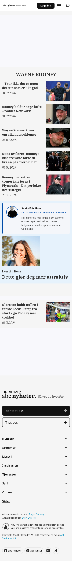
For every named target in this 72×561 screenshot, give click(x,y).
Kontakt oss (14, 410)
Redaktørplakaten (47, 524)
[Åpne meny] (59, 5)
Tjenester (9, 474)
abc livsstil (36, 550)
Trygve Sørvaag (37, 514)
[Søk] (67, 5)
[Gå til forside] (18, 5)
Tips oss (11, 422)
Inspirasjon (10, 465)
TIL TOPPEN (10, 391)
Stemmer (9, 448)
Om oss (7, 492)
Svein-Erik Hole (29, 517)
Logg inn (45, 5)
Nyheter (8, 439)
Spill (5, 483)
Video (6, 501)
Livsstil (7, 457)
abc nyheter (14, 550)
